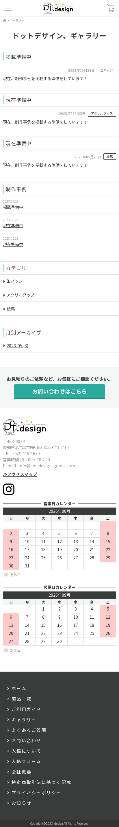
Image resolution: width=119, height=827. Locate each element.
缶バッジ (106, 70)
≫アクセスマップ (20, 474)
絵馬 (110, 156)
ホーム (19, 688)
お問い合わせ (27, 740)
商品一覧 (21, 699)
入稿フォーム (27, 761)
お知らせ (21, 803)
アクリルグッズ (102, 113)
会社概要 (21, 772)
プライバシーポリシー (37, 792)
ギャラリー (17, 20)
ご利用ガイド (27, 709)
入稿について (27, 751)
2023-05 (17, 345)
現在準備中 (13, 225)
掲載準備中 (13, 207)
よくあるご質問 (29, 730)
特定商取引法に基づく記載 (41, 782)
